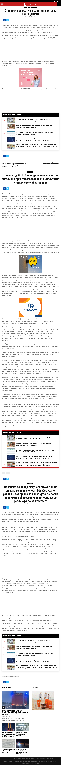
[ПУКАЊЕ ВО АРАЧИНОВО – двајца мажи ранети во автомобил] (22, 727)
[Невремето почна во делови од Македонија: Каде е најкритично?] (8, 743)
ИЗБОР (26, 7)
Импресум (5, 761)
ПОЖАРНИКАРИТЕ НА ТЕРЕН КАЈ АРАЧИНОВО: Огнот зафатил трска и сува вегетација (15, 713)
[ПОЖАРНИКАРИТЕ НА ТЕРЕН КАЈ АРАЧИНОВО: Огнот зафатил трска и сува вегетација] (15, 700)
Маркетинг (11, 761)
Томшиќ (8, 473)
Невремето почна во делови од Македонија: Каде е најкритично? (8, 751)
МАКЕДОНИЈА (30, 7)
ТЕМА (35, 7)
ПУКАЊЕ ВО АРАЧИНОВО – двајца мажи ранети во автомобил (22, 734)
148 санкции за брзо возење (51, 163)
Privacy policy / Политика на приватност (28, 761)
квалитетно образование (8, 676)
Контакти (17, 761)
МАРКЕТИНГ (12, 1)
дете (3, 473)
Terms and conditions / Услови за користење (47, 761)
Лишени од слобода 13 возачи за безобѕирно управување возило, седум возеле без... (22, 751)
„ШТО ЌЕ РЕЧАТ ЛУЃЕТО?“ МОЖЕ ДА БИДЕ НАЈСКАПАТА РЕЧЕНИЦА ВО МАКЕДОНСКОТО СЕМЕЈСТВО (8, 735)
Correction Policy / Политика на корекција (30, 763)
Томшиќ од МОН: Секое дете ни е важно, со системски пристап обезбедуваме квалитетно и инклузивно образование (15, 165)
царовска (17, 676)
